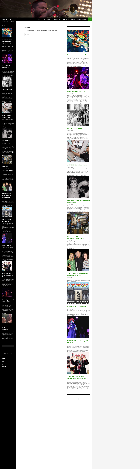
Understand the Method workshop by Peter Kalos (7, 327)
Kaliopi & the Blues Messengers (76, 91)
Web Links (73, 19)
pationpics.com (6, 19)
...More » (4, 53)
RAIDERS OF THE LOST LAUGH (76, 307)
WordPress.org (5, 366)
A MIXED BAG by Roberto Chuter (77, 165)
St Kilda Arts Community (82, 19)
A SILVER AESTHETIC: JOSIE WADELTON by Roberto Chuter (8, 275)
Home (39, 19)
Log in (3, 361)
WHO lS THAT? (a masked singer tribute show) (7, 247)
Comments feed (5, 364)
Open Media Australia (56, 19)
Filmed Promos (66, 19)
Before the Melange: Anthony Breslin (78, 54)
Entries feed (4, 362)
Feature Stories (46, 19)
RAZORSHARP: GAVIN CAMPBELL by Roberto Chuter (8, 141)
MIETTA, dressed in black (74, 128)
